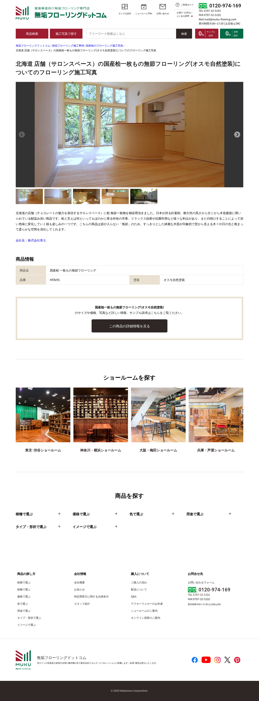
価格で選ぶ (24, 596)
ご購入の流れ (139, 582)
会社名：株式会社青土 (31, 240)
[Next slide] (237, 134)
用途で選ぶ (24, 610)
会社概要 (79, 582)
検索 (184, 34)
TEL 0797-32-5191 (210, 11)
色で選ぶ (22, 603)
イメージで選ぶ (26, 625)
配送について (139, 589)
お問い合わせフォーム (201, 582)
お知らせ (79, 589)
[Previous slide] (22, 134)
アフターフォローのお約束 (147, 603)
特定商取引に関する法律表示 (91, 596)
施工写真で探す (66, 33)
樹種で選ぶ (24, 589)
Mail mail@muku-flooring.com (217, 19)
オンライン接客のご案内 (145, 618)
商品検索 (32, 33)
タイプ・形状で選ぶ (29, 618)
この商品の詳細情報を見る (129, 325)
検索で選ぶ (24, 582)
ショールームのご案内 (144, 610)
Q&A (134, 596)
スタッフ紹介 (82, 603)
